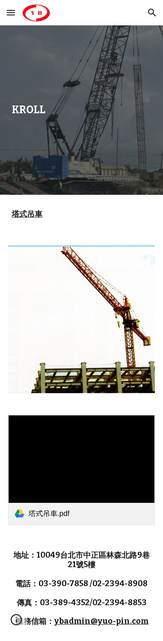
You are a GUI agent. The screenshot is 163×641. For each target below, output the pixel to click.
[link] (81, 470)
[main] (81, 110)
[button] (11, 12)
